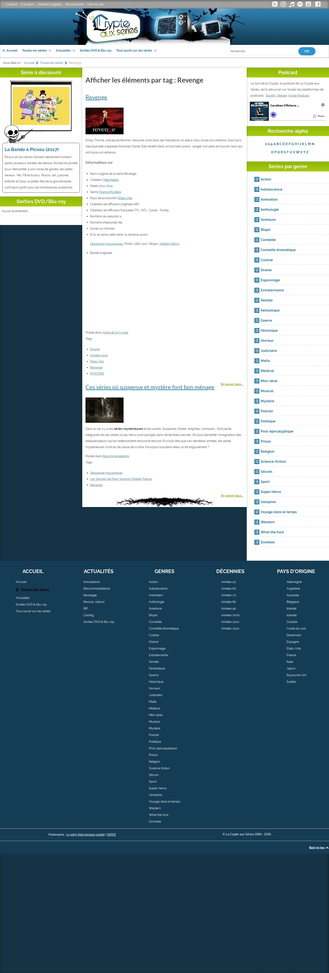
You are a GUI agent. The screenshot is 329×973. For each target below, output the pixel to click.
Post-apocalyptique (163, 748)
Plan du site (95, 4)
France (291, 655)
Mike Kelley (111, 180)
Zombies (155, 821)
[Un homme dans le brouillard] (104, 410)
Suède (291, 682)
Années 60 (228, 588)
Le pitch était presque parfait (85, 834)
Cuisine (154, 635)
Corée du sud (296, 628)
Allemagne (294, 582)
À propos (27, 4)
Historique (156, 682)
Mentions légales (49, 4)
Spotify (270, 95)
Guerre (154, 675)
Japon (291, 668)
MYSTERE (97, 373)
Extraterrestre (158, 655)
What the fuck (158, 815)
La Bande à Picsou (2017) (32, 149)
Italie (290, 662)
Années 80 (228, 602)
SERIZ (111, 834)
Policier (154, 735)
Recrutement (74, 4)
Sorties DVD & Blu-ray (31, 604)
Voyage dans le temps (164, 801)
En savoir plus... (232, 384)
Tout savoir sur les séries (33, 611)
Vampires (155, 795)
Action (153, 582)
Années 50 (228, 582)
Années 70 (228, 595)
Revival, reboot (94, 602)
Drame (104, 192)
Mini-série (155, 715)
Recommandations (116, 456)
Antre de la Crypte (115, 332)
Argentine (293, 588)
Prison (153, 755)
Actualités (23, 598)
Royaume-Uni (296, 675)
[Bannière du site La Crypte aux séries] (165, 27)
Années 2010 (99, 355)
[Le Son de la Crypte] (308, 5)
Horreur (154, 688)
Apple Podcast (298, 95)
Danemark (294, 635)
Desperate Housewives (106, 473)
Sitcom (154, 775)
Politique (155, 741)
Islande (292, 615)
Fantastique (157, 668)
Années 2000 (230, 615)
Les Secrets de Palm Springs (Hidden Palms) (121, 479)
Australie (293, 595)
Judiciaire (155, 695)
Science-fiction (159, 768)
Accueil (21, 582)
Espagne (293, 642)
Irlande (291, 608)
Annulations (91, 582)
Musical (154, 721)
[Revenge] (104, 120)
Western (155, 808)
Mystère (115, 192)
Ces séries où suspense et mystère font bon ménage (149, 387)
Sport (153, 781)
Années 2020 (230, 628)
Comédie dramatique (164, 628)
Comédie (155, 622)
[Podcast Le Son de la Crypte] (300, 5)
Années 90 (228, 608)
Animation (156, 595)
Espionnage (157, 648)
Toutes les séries (35, 589)
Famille (154, 662)
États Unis (125, 198)
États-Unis (294, 648)
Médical (154, 708)
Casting (88, 615)
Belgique (293, 602)
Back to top (317, 847)
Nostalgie (90, 595)
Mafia (153, 702)
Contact (11, 4)
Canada (292, 622)
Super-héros (158, 788)
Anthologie (156, 602)
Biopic (153, 615)
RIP (85, 608)
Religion (154, 761)
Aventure (155, 608)
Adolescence (158, 588)
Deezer (282, 95)
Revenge (96, 97)
